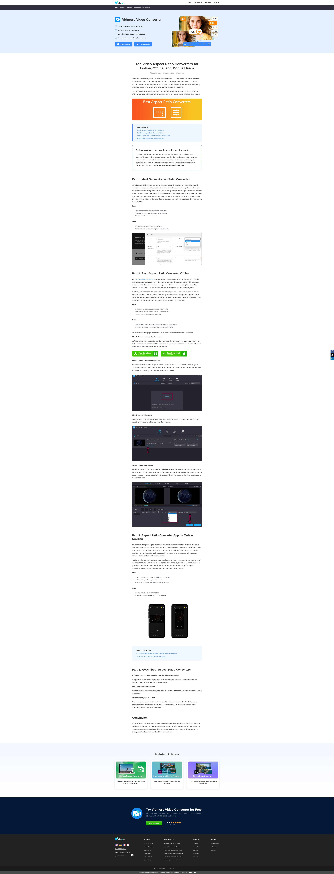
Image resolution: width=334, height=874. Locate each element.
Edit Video (129, 7)
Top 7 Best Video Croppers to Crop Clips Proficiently (203, 782)
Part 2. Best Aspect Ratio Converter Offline (150, 133)
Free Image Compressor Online (173, 856)
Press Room (196, 853)
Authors (195, 850)
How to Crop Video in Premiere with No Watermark (167, 782)
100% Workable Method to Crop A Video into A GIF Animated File (157, 653)
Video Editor (147, 860)
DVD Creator (147, 853)
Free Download (125, 44)
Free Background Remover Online (173, 853)
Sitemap (195, 856)
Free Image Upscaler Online (172, 860)
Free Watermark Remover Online (173, 850)
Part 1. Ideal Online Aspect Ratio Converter (150, 130)
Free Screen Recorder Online (172, 843)
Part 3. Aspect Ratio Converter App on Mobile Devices (153, 135)
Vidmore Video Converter (142, 19)
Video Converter (148, 843)
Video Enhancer (148, 856)
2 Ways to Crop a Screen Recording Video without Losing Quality (131, 782)
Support (216, 2)
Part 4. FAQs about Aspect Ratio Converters (150, 138)
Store (189, 2)
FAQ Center (214, 846)
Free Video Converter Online (172, 846)
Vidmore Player (148, 850)
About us (195, 843)
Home (116, 7)
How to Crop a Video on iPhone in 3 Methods (151, 656)
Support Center (215, 843)
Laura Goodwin (156, 73)
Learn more (184, 872)
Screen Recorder (149, 846)
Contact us (196, 846)
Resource (208, 2)
